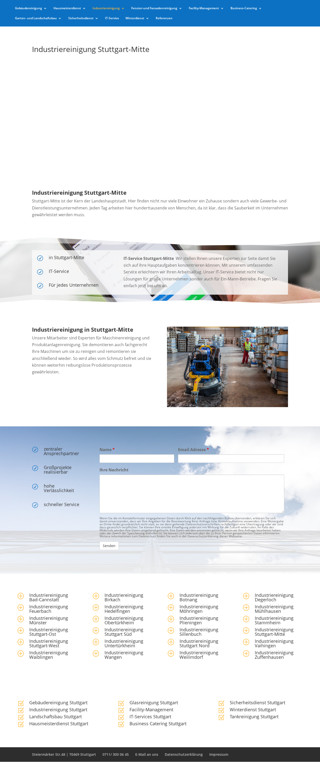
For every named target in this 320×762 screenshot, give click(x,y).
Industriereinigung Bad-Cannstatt (48, 597)
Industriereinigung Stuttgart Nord (199, 643)
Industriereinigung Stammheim (274, 620)
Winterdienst (135, 18)
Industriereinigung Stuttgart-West (48, 643)
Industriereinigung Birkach (123, 597)
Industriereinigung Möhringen (199, 609)
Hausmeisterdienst (67, 8)
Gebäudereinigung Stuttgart (58, 703)
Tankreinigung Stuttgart (254, 717)
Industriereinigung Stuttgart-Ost (48, 632)
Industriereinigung (106, 8)
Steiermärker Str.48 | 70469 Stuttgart (64, 754)
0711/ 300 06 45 (115, 754)
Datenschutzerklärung (184, 754)
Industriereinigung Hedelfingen (123, 609)
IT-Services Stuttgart (150, 717)
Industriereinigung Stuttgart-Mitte (274, 632)
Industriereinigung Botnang (199, 597)
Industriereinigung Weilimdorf (199, 655)
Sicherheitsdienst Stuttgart (257, 703)
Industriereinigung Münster (48, 620)
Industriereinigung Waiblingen (48, 655)
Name (107, 449)
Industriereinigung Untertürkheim (123, 643)
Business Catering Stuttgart (158, 724)
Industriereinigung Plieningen (199, 620)
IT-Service (112, 18)
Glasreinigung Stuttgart (154, 703)
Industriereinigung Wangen (123, 655)
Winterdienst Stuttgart (253, 710)
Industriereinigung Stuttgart (58, 710)
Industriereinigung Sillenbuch (199, 632)
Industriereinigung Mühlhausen (274, 609)
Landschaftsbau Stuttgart (55, 717)
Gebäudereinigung (28, 8)
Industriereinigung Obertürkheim (123, 620)
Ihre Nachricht (114, 470)
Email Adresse (193, 449)
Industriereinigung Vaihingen (274, 643)
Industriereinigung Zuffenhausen (274, 655)
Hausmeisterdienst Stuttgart (58, 724)
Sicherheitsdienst (81, 18)
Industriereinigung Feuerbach (48, 609)
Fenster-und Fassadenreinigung (154, 8)
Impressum (218, 754)
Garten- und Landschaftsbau (36, 18)
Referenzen (164, 18)
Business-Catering (243, 8)
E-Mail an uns (146, 754)
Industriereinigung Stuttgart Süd (123, 632)
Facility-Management (204, 8)
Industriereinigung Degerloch (274, 597)
